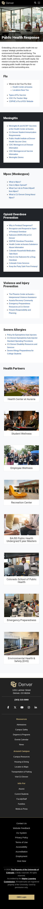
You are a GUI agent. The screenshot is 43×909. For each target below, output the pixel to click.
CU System (21, 833)
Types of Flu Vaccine (17, 95)
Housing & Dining (21, 762)
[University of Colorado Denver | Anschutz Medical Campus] (21, 684)
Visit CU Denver (21, 777)
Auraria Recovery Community (21, 300)
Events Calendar (21, 740)
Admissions (21, 725)
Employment (21, 856)
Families (21, 804)
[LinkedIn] (35, 711)
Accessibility (21, 847)
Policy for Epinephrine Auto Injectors (22, 335)
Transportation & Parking (21, 772)
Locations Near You (21, 90)
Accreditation (22, 852)
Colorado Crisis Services (19, 263)
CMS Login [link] (21, 897)
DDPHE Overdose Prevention (21, 241)
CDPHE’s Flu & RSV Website (21, 101)
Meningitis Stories (16, 157)
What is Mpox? (15, 182)
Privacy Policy (21, 837)
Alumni (21, 789)
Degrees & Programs (21, 735)
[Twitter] (14, 711)
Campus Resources (21, 757)
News (21, 745)
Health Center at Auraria (22, 87)
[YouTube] (21, 711)
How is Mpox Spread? (18, 185)
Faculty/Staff (22, 799)
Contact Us (21, 823)
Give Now (21, 861)
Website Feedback (21, 828)
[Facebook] (7, 711)
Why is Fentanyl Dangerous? (21, 225)
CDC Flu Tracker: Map (18, 98)
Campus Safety (21, 730)
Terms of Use (21, 842)
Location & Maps (21, 767)
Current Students (21, 794)
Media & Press (22, 809)
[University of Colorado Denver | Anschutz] (8, 3)
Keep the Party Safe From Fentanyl (23, 266)
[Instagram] (28, 711)
